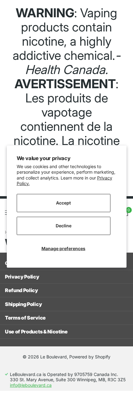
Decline (63, 225)
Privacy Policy (22, 277)
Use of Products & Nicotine (36, 331)
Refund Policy (21, 290)
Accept (63, 202)
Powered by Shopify (89, 356)
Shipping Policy (23, 304)
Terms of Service (25, 318)
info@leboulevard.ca (31, 385)
